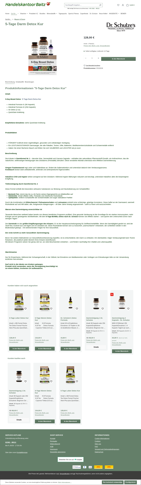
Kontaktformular (22, 452)
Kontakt (52, 438)
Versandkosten (65, 474)
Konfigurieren (131, 482)
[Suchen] (100, 5)
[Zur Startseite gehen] (28, 4)
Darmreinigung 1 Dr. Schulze (94, 319)
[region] (42, 56)
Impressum (54, 449)
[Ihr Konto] (123, 5)
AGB (51, 446)
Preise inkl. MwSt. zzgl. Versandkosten (97, 46)
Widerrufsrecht (55, 444)
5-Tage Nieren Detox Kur (43, 319)
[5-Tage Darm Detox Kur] (42, 56)
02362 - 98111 (10, 442)
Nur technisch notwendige (112, 482)
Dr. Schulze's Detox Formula (69, 319)
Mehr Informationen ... (65, 482)
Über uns (98, 444)
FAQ (96, 446)
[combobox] (81, 5)
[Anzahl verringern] (86, 58)
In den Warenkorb (118, 59)
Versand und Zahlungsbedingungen (107, 449)
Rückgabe (53, 441)
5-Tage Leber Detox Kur (19, 318)
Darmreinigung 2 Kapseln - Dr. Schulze (121, 319)
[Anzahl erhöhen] (98, 58)
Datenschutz (99, 452)
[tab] (10, 82)
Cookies (97, 441)
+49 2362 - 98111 (94, 8)
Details (96, 347)
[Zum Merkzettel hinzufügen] (25, 309)
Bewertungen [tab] (29, 82)
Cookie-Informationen (102, 438)
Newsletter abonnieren (58, 452)
